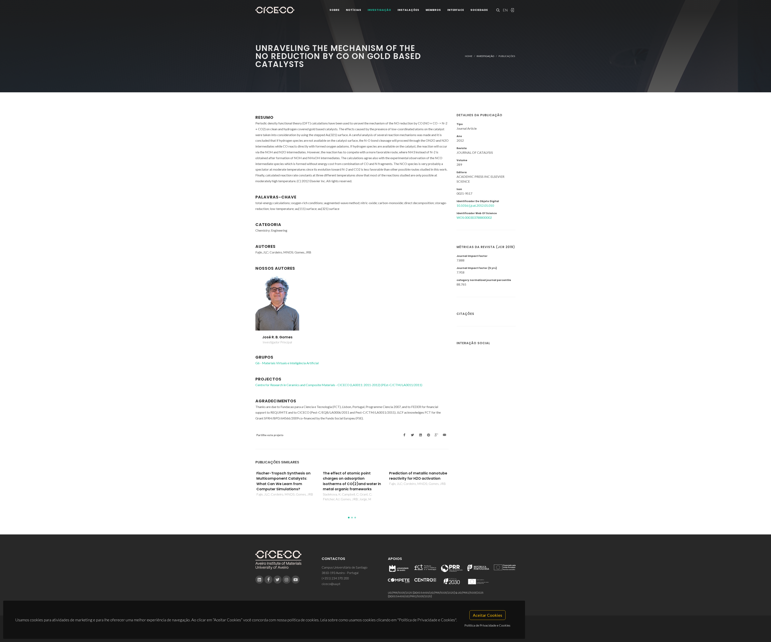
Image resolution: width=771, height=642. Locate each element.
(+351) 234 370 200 (335, 578)
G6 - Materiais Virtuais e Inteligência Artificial (287, 363)
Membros (433, 10)
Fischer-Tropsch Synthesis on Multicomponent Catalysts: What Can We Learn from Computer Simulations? (283, 481)
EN (505, 10)
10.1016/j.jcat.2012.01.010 (475, 205)
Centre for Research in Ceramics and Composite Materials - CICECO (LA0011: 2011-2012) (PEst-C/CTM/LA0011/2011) (338, 385)
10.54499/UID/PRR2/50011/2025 (412, 596)
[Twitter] (277, 580)
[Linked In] (259, 580)
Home (468, 56)
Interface (455, 10)
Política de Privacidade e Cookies (487, 625)
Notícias (353, 10)
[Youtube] (296, 580)
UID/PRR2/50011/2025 (470, 592)
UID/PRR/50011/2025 (400, 592)
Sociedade (479, 10)
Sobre (334, 10)
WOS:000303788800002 (474, 217)
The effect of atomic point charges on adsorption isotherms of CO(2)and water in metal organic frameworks (352, 481)
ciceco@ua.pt (331, 584)
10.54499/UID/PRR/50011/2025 (436, 592)
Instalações (408, 10)
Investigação (379, 10)
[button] (349, 517)
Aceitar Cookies (487, 615)
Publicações (507, 56)
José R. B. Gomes (277, 337)
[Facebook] (268, 580)
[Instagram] (286, 580)
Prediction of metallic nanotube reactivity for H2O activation (418, 476)
